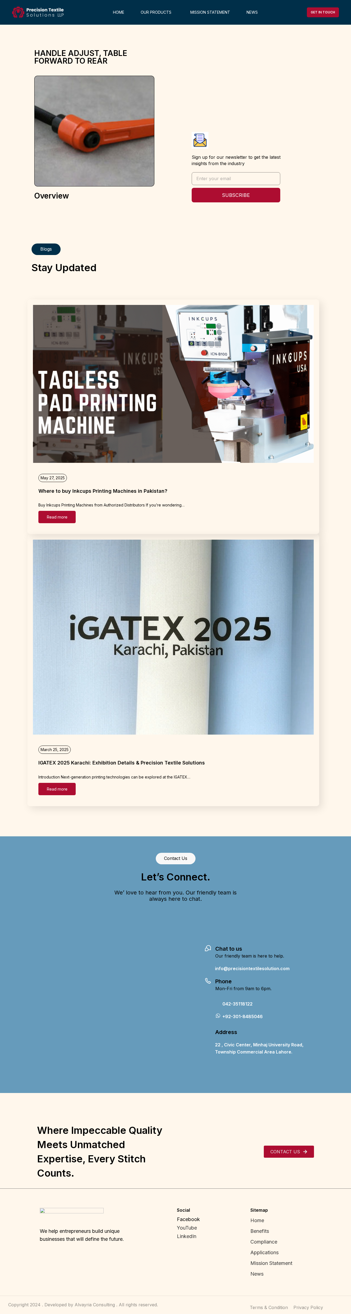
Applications (264, 1252)
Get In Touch (323, 12)
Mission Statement (272, 1263)
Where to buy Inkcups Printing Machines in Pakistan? (102, 491)
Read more (57, 517)
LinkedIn (186, 1236)
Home (257, 1220)
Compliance (263, 1242)
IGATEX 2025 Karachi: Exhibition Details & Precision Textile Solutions (121, 763)
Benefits (259, 1231)
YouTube (187, 1228)
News (257, 1274)
